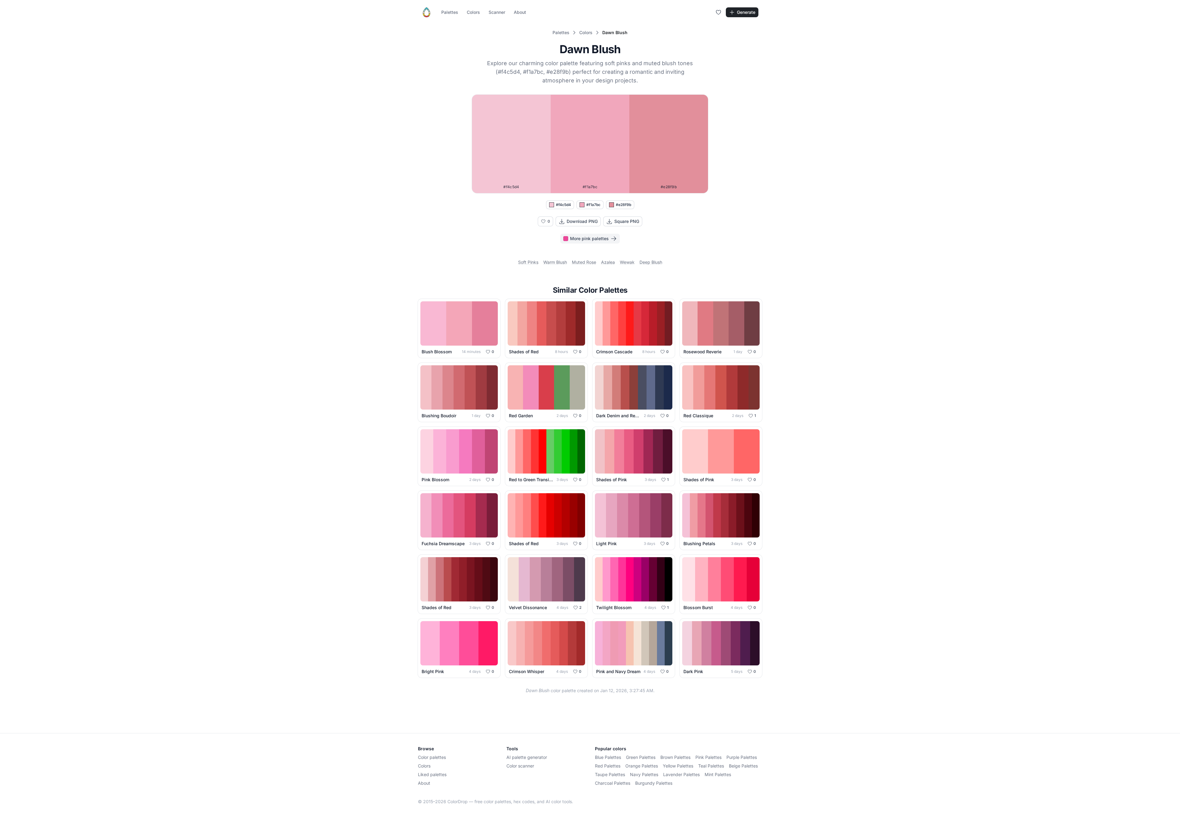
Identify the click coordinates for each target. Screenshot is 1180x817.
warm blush (555, 262)
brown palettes (675, 757)
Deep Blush (650, 262)
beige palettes (743, 765)
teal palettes (711, 765)
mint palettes (718, 774)
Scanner (497, 12)
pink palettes (708, 757)
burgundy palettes (653, 783)
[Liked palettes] (718, 12)
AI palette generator (526, 757)
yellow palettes (678, 765)
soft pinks (528, 262)
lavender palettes (681, 774)
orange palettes (641, 765)
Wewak (627, 262)
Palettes (449, 12)
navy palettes (644, 774)
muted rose (584, 262)
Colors (473, 12)
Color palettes (432, 757)
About (520, 12)
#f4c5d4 (563, 204)
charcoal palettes (612, 783)
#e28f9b (623, 204)
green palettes (640, 757)
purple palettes (741, 757)
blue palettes (608, 757)
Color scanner (520, 765)
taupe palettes (610, 774)
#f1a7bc (593, 204)
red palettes (607, 765)
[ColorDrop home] (426, 12)
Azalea (608, 262)
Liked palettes (432, 774)
